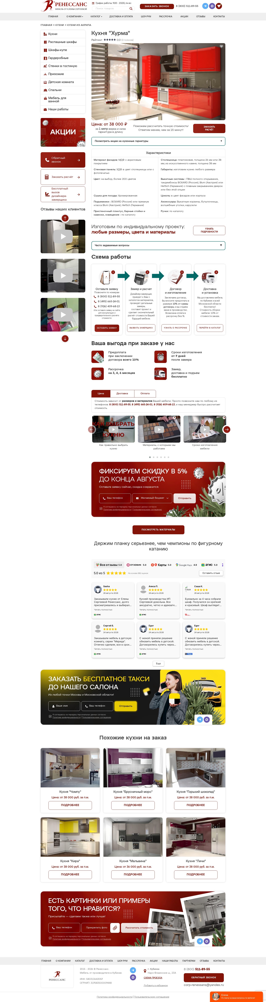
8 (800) (197, 969)
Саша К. (198, 586)
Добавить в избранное (156, 986)
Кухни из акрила (79, 25)
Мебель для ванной (57, 100)
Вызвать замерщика (141, 328)
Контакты (219, 17)
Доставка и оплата (121, 17)
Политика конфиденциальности (114, 997)
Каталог (95, 17)
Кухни (59, 25)
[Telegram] (205, 6)
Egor (196, 625)
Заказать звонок (157, 6)
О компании (73, 17)
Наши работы (58, 109)
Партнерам (188, 961)
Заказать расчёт (209, 128)
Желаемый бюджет (153, 498)
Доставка (122, 393)
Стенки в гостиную (62, 66)
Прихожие (56, 74)
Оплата (145, 393)
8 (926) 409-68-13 (187, 10)
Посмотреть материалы (158, 530)
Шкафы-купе (57, 50)
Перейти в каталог (210, 328)
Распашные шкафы (62, 42)
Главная (53, 17)
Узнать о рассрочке (175, 328)
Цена (101, 393)
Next (65, 338)
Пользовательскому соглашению (147, 510)
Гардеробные (58, 58)
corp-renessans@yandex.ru (204, 985)
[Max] (212, 6)
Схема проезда (153, 978)
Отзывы (200, 17)
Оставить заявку (107, 328)
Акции (184, 17)
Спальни (54, 90)
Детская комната (61, 82)
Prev (65, 218)
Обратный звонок (203, 978)
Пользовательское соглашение (151, 997)
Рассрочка (165, 17)
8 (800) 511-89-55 (187, 6)
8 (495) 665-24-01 (187, 2)
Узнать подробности (209, 230)
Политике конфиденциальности (117, 510)
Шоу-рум (146, 17)
